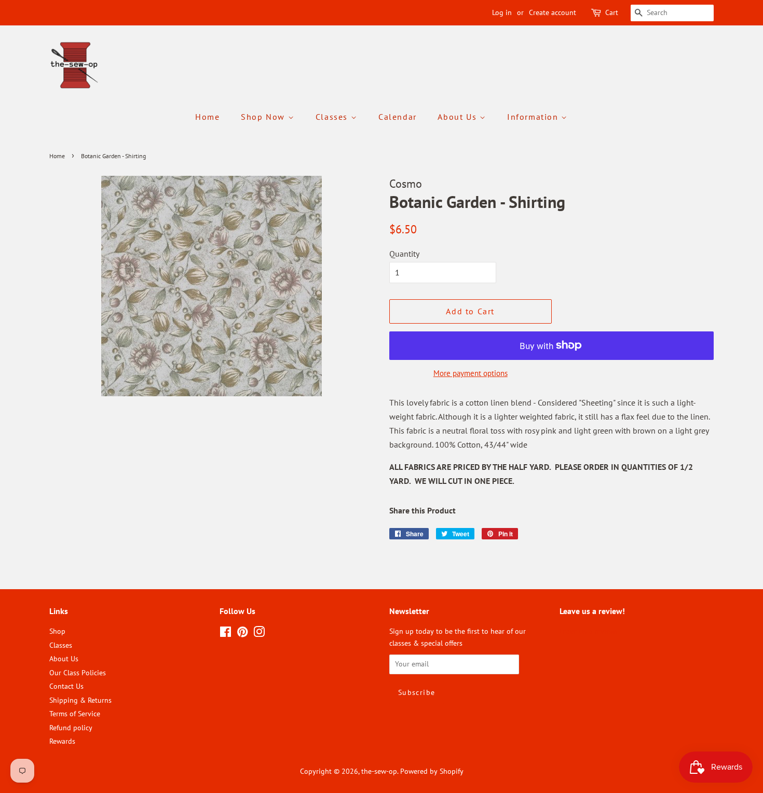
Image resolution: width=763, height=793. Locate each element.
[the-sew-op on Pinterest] (242, 633)
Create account (552, 12)
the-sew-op (379, 771)
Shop (57, 631)
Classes (333, 117)
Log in (502, 12)
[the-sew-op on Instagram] (259, 633)
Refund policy (70, 727)
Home (207, 117)
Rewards (62, 741)
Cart (611, 12)
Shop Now (264, 117)
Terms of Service (74, 713)
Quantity (404, 253)
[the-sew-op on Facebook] (225, 633)
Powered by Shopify (432, 771)
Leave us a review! (588, 631)
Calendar (397, 117)
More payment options (470, 373)
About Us (458, 117)
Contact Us (66, 686)
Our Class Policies (77, 672)
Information (534, 117)
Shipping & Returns (80, 700)
